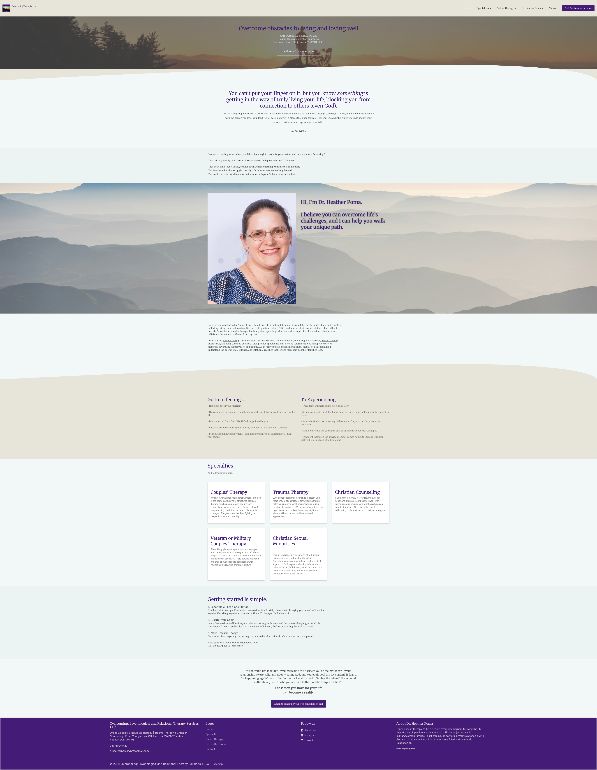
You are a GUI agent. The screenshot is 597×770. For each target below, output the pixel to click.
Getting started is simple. (237, 599)
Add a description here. (220, 472)
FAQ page (222, 645)
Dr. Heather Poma (531, 8)
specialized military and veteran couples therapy (293, 343)
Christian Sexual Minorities (290, 541)
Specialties (483, 8)
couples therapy (231, 340)
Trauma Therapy (290, 492)
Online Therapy (505, 8)
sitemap (218, 763)
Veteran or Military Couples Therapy (231, 541)
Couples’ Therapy (229, 492)
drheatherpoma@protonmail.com (129, 750)
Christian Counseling (357, 492)
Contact (553, 8)
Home (468, 8)
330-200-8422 (118, 745)
